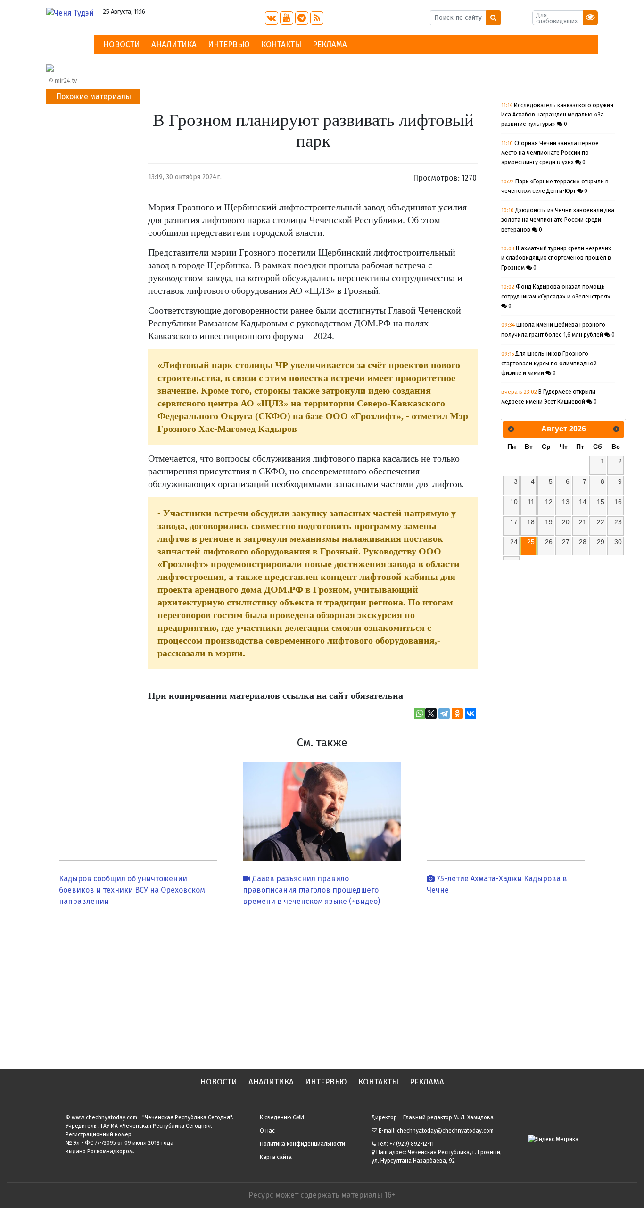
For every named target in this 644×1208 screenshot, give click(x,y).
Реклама (330, 45)
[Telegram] (444, 713)
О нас (267, 1130)
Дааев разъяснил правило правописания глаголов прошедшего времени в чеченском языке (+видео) (311, 890)
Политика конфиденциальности (302, 1144)
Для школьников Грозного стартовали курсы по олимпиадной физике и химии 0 (549, 363)
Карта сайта (276, 1157)
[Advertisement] (322, 984)
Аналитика (174, 45)
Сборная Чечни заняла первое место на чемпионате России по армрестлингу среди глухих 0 (550, 153)
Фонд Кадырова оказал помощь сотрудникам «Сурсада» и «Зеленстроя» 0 (556, 296)
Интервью (229, 45)
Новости (121, 45)
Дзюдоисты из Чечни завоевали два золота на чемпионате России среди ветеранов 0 (557, 220)
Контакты (281, 45)
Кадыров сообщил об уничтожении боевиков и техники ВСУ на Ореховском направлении (132, 890)
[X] (431, 713)
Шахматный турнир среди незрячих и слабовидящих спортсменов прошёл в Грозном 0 (556, 258)
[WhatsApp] (419, 713)
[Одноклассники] (457, 713)
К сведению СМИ (282, 1117)
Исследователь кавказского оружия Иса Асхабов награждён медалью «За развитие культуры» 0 (557, 115)
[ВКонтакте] (470, 713)
